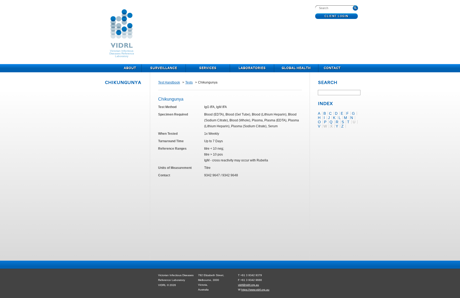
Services (207, 68)
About (130, 68)
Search (327, 83)
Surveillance (163, 68)
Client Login (337, 16)
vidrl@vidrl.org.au (248, 284)
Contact (332, 68)
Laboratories (252, 68)
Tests (189, 82)
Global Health (296, 68)
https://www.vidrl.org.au (255, 289)
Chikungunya (123, 82)
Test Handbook (169, 82)
